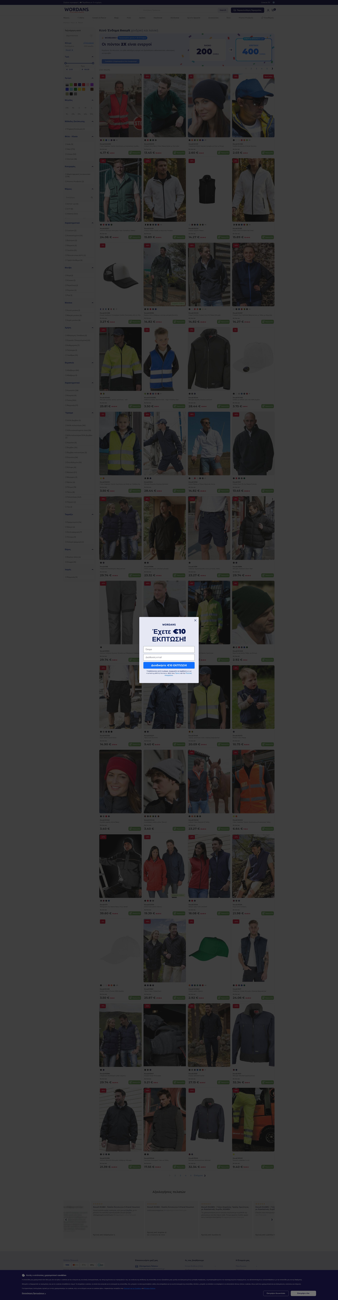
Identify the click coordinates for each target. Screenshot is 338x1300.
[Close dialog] (195, 620)
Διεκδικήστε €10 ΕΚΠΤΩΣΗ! (169, 665)
